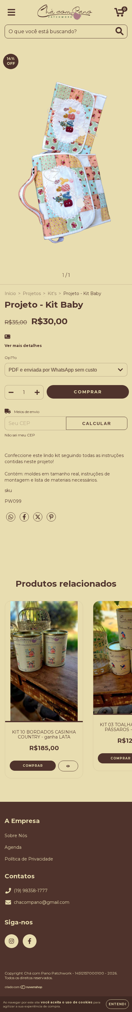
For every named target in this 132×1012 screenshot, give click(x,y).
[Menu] (11, 12)
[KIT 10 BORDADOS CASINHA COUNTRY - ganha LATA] (68, 766)
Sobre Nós (16, 835)
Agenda (13, 847)
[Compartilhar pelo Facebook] (25, 519)
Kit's (52, 293)
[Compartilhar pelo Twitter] (38, 519)
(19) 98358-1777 (31, 890)
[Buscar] (119, 31)
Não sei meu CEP (20, 435)
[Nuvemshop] (24, 988)
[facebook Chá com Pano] (30, 941)
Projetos (32, 293)
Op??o (11, 357)
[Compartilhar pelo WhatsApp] (10, 517)
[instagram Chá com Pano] (11, 941)
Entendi (117, 1004)
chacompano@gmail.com (41, 902)
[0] (119, 14)
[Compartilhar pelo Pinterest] (51, 519)
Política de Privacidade (29, 859)
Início (10, 293)
